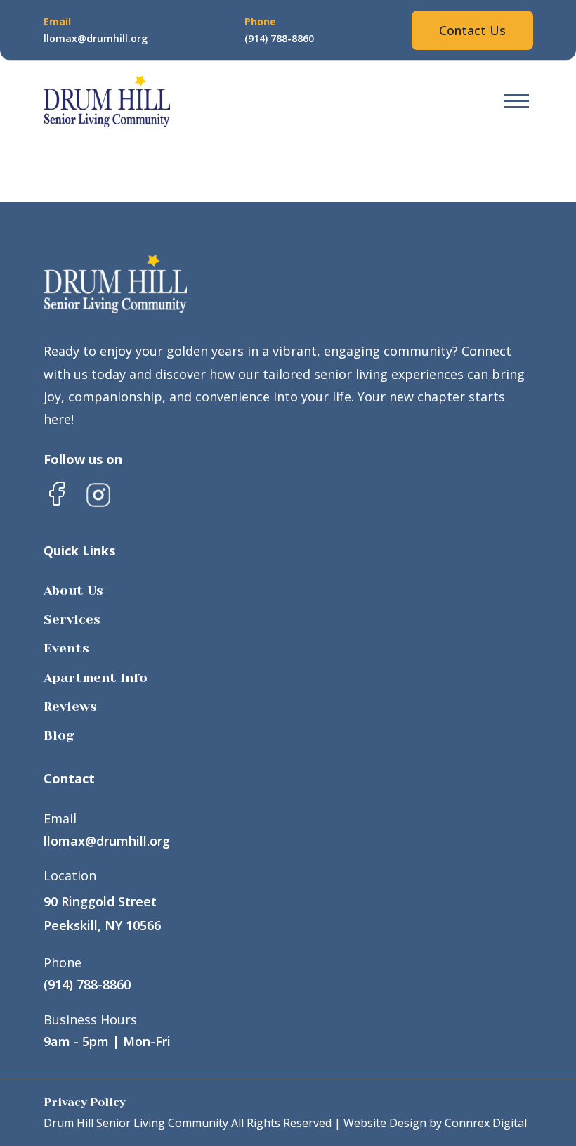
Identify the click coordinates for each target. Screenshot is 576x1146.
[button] (516, 101)
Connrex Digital (486, 1123)
